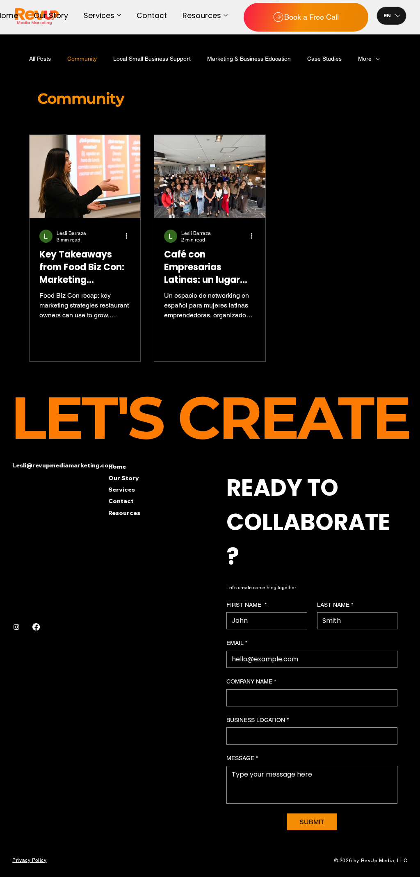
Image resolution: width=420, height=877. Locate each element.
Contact (121, 501)
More (365, 58)
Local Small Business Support (152, 58)
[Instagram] (16, 627)
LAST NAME (335, 604)
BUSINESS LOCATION (257, 720)
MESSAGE (242, 758)
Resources (124, 513)
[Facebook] (36, 627)
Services (121, 489)
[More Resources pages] (226, 15)
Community (82, 58)
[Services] (193, 489)
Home (117, 466)
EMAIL (236, 643)
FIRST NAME (246, 604)
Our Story (123, 478)
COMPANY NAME (251, 681)
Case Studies (324, 58)
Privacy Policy (29, 860)
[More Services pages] (119, 15)
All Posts (40, 58)
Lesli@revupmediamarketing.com (63, 465)
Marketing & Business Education (249, 58)
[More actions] (129, 236)
